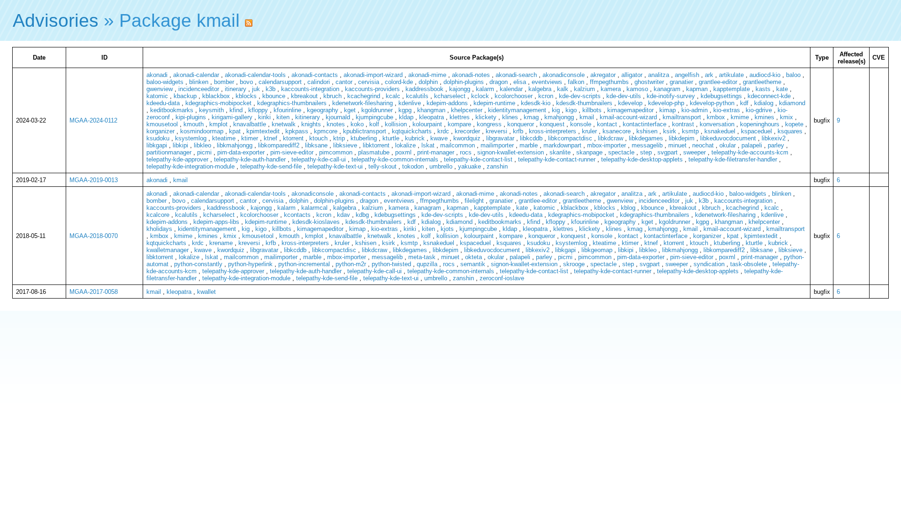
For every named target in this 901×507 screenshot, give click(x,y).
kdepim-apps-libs (216, 221)
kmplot (218, 124)
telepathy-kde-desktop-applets (642, 159)
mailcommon (457, 145)
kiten (283, 117)
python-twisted (391, 264)
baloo (793, 74)
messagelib (647, 145)
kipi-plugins (191, 117)
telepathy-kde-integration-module (190, 166)
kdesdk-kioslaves (316, 221)
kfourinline (287, 110)
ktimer (249, 138)
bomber (224, 81)
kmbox (716, 117)
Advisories (56, 20)
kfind (236, 110)
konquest (552, 124)
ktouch (318, 138)
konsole (580, 124)
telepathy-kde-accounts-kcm (749, 152)
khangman (431, 110)
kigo (571, 110)
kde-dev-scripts (580, 96)
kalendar (511, 88)
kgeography (322, 110)
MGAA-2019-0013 (93, 180)
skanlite (560, 152)
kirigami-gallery (232, 117)
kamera (611, 88)
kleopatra (431, 117)
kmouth (193, 124)
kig (556, 110)
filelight (474, 200)
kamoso (637, 88)
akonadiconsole (563, 74)
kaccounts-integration (310, 88)
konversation (717, 124)
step (646, 152)
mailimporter (497, 145)
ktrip (339, 138)
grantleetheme (762, 81)
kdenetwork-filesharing (362, 103)
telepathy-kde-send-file (271, 166)
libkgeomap (596, 250)
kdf (744, 103)
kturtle (390, 138)
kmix (786, 117)
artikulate (731, 74)
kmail (587, 117)
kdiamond (792, 103)
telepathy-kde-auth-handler (250, 159)
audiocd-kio (764, 74)
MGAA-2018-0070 (93, 235)
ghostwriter (649, 81)
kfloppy (258, 110)
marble (528, 145)
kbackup (185, 96)
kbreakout (304, 96)
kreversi (496, 131)
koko (357, 124)
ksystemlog (190, 138)
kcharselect (450, 96)
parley (776, 145)
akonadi (157, 74)
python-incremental (304, 264)
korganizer (160, 131)
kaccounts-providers (372, 88)
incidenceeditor (198, 88)
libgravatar (500, 138)
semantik (472, 264)
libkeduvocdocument (728, 138)
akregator (603, 74)
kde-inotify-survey (671, 96)
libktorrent (376, 145)
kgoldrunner (377, 110)
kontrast (683, 124)
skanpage (589, 152)
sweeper (694, 152)
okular (727, 145)
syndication (709, 264)
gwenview (159, 88)
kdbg (362, 214)
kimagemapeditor (630, 110)
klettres (460, 117)
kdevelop (630, 103)
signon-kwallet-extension (510, 152)
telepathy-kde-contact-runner (557, 159)
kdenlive (409, 103)
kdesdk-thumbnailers (584, 103)
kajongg (459, 88)
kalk (562, 88)
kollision (396, 124)
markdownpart (562, 145)
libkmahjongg (234, 145)
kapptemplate (731, 88)
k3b (270, 88)
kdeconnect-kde (769, 96)
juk (256, 88)
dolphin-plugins (463, 81)
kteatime (224, 138)
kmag (531, 117)
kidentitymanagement (517, 110)
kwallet (206, 291)
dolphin (428, 81)
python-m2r (351, 264)
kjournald (338, 117)
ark (709, 74)
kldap (406, 117)
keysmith (211, 110)
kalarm (485, 88)
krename (221, 242)
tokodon (413, 166)
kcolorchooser (514, 96)
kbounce (273, 96)
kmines (764, 117)
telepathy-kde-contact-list (478, 159)
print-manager (435, 152)
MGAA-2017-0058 (93, 291)
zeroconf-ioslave (502, 278)
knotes (336, 124)
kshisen (646, 131)
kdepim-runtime (494, 103)
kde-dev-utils (623, 96)
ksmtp (690, 131)
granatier (681, 81)
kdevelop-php (666, 103)
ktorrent (293, 138)
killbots (592, 110)
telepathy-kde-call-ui (318, 159)
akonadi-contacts (314, 74)
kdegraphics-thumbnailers (292, 103)
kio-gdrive (759, 110)
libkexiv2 (774, 138)
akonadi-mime (427, 74)
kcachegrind (363, 96)
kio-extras (726, 110)
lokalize (405, 145)
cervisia (368, 81)
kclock (480, 96)
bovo (246, 81)
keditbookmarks (171, 110)
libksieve (345, 145)
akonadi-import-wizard (373, 74)
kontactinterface (644, 124)
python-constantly (198, 264)
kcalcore (157, 214)
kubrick (415, 138)
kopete (794, 124)
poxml (403, 152)
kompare (459, 124)
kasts (763, 88)
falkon (576, 81)
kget (350, 110)
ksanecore (617, 131)
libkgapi (156, 145)
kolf (374, 124)
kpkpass (296, 131)
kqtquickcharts (412, 131)
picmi (204, 152)
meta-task (421, 257)
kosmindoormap (201, 131)
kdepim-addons (447, 103)
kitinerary (307, 117)
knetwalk (284, 124)
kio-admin (694, 110)
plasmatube (373, 152)
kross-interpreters (552, 131)
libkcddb (531, 138)
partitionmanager (168, 152)
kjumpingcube (374, 117)
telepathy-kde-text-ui (335, 166)
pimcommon (335, 152)
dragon (498, 81)
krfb (518, 131)
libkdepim (682, 138)
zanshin (497, 166)
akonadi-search (516, 74)
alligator (631, 74)
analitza (658, 74)
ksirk (669, 131)
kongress (489, 124)
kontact (607, 124)
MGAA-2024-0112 (93, 120)
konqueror (520, 124)
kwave (439, 138)
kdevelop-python (712, 103)
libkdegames (646, 138)
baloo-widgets (164, 81)
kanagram (667, 88)
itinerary (235, 88)
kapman (697, 88)
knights (311, 124)
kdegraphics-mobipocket (218, 103)
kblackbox (216, 96)
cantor (344, 81)
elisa (519, 81)
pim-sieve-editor (291, 152)
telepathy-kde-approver (177, 159)
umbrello (440, 166)
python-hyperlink (250, 264)
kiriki (264, 117)
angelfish (687, 74)
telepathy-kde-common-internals (394, 159)
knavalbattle (249, 124)
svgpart (667, 152)
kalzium (584, 88)
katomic (157, 96)
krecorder (467, 131)
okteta (473, 257)
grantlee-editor (718, 81)
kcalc (393, 96)
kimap (667, 110)
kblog (628, 207)
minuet (677, 145)
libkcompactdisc (570, 138)
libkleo (202, 145)
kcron (545, 96)
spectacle (621, 152)
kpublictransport (364, 131)
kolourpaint (427, 124)
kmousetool (162, 124)
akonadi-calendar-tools (255, 74)
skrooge (574, 264)
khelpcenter (466, 110)
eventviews (547, 81)
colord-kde (399, 81)
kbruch (332, 96)
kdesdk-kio (535, 103)
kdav (343, 214)
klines (510, 117)
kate (782, 88)
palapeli (751, 145)
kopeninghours (759, 124)
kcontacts (297, 214)
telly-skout (382, 166)
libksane (316, 145)
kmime (740, 117)
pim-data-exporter (241, 152)
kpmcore (325, 131)
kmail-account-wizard (628, 117)
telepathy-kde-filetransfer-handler (732, 159)
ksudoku (157, 138)
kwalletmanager (167, 250)
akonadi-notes (471, 74)
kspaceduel (756, 131)
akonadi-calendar (196, 74)
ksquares (790, 131)
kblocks (246, 96)
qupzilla (427, 264)
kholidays (159, 228)
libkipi (180, 145)
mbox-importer (606, 145)
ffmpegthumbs (609, 81)
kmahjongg (559, 117)
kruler (589, 131)
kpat (235, 131)
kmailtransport (682, 117)
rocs (466, 152)
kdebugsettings (721, 96)
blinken (198, 81)
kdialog (763, 103)
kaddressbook (424, 88)
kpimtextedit (263, 131)
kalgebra (539, 88)
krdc (443, 131)
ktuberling (364, 138)
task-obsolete (748, 264)
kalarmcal (314, 207)
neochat (703, 145)
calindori (318, 81)
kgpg (405, 110)
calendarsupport (280, 81)
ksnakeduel (719, 131)
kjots (447, 228)
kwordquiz (467, 138)
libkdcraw (610, 138)
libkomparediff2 (278, 145)
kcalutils (417, 96)
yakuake (469, 166)
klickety (485, 117)
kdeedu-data (163, 103)
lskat (428, 145)
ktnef (270, 138)
